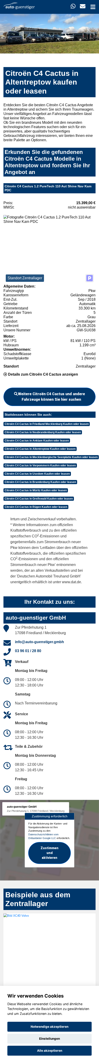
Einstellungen (49, 1038)
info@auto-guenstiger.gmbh (39, 642)
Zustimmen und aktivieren (49, 853)
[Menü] (93, 7)
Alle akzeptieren (49, 1050)
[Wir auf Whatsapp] (73, 6)
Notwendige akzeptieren (49, 1026)
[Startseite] (19, 5)
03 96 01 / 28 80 (28, 651)
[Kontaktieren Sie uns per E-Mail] (82, 6)
